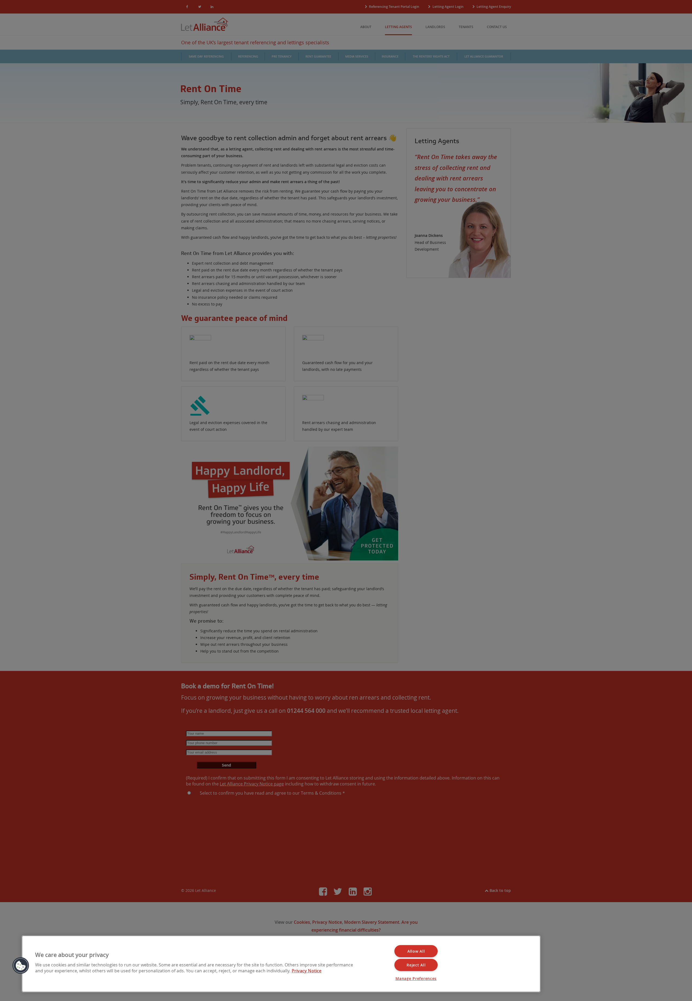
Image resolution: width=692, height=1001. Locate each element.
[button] (20, 965)
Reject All (416, 965)
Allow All (416, 951)
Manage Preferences (416, 978)
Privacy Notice (306, 971)
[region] (281, 963)
